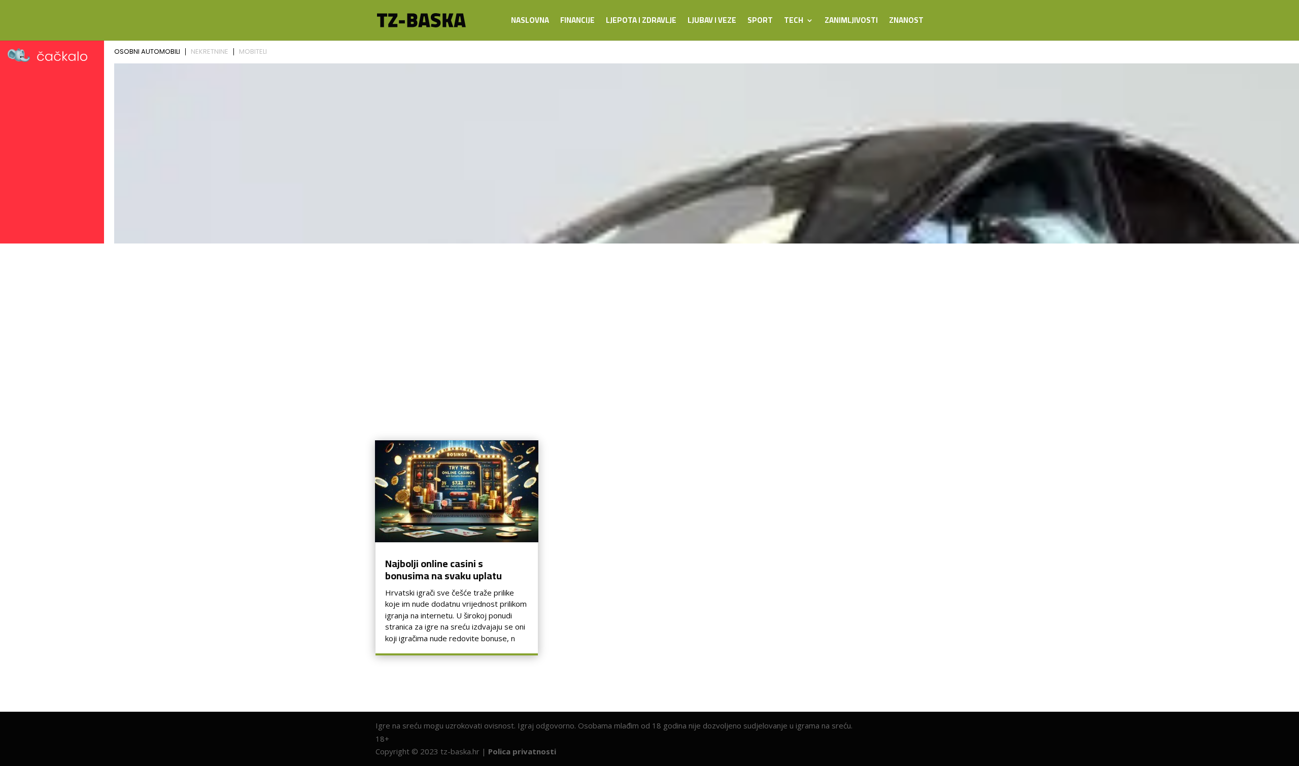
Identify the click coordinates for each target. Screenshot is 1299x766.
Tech (793, 22)
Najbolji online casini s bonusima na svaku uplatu (443, 569)
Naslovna (530, 22)
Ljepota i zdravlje (641, 22)
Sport (760, 22)
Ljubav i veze (712, 22)
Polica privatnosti (522, 751)
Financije (577, 22)
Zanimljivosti (851, 22)
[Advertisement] (649, 324)
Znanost (906, 22)
